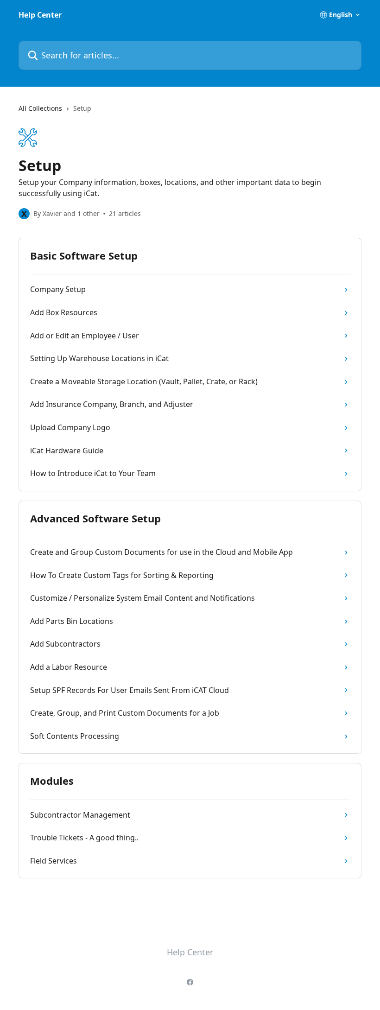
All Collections (40, 108)
